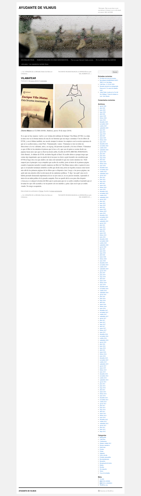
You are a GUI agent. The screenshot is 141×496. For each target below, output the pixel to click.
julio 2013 (102, 405)
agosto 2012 (103, 425)
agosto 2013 (103, 403)
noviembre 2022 (104, 193)
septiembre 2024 (104, 150)
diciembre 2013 (104, 397)
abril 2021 (102, 231)
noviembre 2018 (104, 288)
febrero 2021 (103, 235)
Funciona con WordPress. (107, 491)
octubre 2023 (103, 171)
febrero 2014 (103, 394)
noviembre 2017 (104, 312)
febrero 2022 (103, 211)
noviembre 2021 (104, 217)
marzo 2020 (103, 257)
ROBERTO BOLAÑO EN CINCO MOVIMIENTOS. (53, 60)
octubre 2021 (103, 219)
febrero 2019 (103, 282)
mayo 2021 (103, 229)
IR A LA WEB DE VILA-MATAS (106, 60)
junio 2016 (102, 346)
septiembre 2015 (104, 364)
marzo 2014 (103, 392)
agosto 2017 (103, 318)
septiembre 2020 (104, 245)
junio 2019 (102, 274)
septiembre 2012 (104, 423)
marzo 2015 (103, 368)
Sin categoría (103, 469)
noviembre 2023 (104, 169)
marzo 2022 (103, 209)
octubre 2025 (103, 126)
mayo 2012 (103, 431)
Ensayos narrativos (105, 445)
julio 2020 (102, 249)
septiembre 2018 (104, 292)
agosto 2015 (103, 366)
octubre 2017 (103, 314)
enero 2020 (103, 261)
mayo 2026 (103, 112)
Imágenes (102, 453)
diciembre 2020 (104, 239)
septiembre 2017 (104, 316)
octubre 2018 (103, 290)
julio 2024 (102, 153)
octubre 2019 (103, 267)
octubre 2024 (103, 148)
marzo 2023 (103, 185)
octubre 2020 (103, 243)
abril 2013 (102, 411)
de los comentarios (106, 483)
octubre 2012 (103, 421)
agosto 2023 (103, 175)
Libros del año (103, 455)
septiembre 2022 (104, 197)
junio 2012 (102, 429)
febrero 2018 (103, 306)
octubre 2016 (103, 338)
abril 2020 (102, 255)
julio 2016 (102, 344)
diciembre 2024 (104, 144)
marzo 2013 (103, 413)
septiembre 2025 (104, 128)
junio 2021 (102, 227)
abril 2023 (102, 183)
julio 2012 (102, 427)
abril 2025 (102, 136)
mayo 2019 (103, 276)
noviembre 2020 (104, 241)
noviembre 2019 (104, 265)
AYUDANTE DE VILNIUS (37, 7)
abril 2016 (102, 350)
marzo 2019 (103, 280)
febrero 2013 (103, 415)
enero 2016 (103, 356)
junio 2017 (102, 322)
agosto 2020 (103, 247)
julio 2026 (102, 108)
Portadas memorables (105, 457)
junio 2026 (102, 110)
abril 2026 (102, 114)
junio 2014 (102, 386)
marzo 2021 (103, 233)
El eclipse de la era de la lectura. (108, 78)
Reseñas (102, 467)
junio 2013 (102, 407)
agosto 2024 (103, 152)
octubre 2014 (103, 378)
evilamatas (43, 81)
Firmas (41, 191)
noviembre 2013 (104, 399)
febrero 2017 (103, 330)
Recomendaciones (104, 459)
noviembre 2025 (104, 124)
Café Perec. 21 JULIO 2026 (107, 84)
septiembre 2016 (104, 340)
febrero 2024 (103, 163)
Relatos (102, 465)
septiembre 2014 (104, 380)
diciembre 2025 (104, 122)
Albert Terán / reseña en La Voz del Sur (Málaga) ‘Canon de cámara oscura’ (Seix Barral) (109, 94)
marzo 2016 (103, 352)
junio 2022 (102, 203)
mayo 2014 (103, 388)
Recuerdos (102, 461)
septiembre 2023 (104, 173)
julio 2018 (102, 296)
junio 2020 (102, 251)
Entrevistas (103, 447)
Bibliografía (103, 437)
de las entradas (105, 481)
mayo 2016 (103, 348)
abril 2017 (102, 326)
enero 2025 (103, 142)
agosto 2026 (103, 106)
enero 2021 (103, 237)
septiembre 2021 (104, 221)
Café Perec (102, 439)
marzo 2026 (103, 116)
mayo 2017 (103, 324)
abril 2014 (102, 390)
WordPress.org (104, 485)
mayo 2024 (103, 157)
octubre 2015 (103, 362)
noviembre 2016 (104, 336)
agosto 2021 (103, 223)
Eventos (102, 449)
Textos (101, 471)
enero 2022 (103, 213)
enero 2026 (103, 120)
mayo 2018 (103, 300)
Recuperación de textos (106, 463)
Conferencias (103, 441)
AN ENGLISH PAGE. (28, 60)
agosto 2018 (103, 294)
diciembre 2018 (104, 286)
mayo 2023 (103, 181)
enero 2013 (103, 417)
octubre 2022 (103, 195)
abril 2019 (102, 278)
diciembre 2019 (104, 263)
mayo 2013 (103, 409)
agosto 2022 (103, 199)
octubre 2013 (103, 401)
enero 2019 (103, 284)
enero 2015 (103, 372)
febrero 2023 (103, 187)
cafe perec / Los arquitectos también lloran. (35, 64)
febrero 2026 (103, 118)
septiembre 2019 (104, 269)
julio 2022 (102, 201)
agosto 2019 (103, 271)
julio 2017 (102, 320)
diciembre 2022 (104, 191)
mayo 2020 (103, 253)
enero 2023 (103, 189)
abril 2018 (102, 302)
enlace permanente (56, 191)
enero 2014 (103, 395)
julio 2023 (102, 177)
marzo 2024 (103, 161)
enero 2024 (103, 165)
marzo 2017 (103, 328)
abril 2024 (102, 159)
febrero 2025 (103, 140)
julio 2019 (102, 273)
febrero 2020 (103, 259)
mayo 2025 (103, 134)
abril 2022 (102, 207)
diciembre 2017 (104, 310)
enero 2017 (103, 332)
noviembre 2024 (104, 146)
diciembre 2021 (104, 215)
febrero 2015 (103, 370)
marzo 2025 (103, 138)
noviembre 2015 (104, 360)
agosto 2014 (103, 382)
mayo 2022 (103, 205)
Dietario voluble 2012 (105, 443)
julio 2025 (102, 130)
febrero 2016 (103, 354)
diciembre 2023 (104, 167)
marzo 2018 (103, 304)
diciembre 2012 (104, 419)
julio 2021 (102, 225)
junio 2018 (102, 298)
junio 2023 (102, 179)
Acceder (102, 479)
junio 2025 (102, 132)
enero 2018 (103, 308)
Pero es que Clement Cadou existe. (82, 60)
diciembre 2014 (104, 374)
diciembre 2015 (104, 358)
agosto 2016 (103, 342)
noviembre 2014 (104, 376)
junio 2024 (102, 155)
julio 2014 (102, 384)
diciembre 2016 (104, 334)
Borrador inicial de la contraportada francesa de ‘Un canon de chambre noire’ (109, 88)
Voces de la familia (105, 473)
